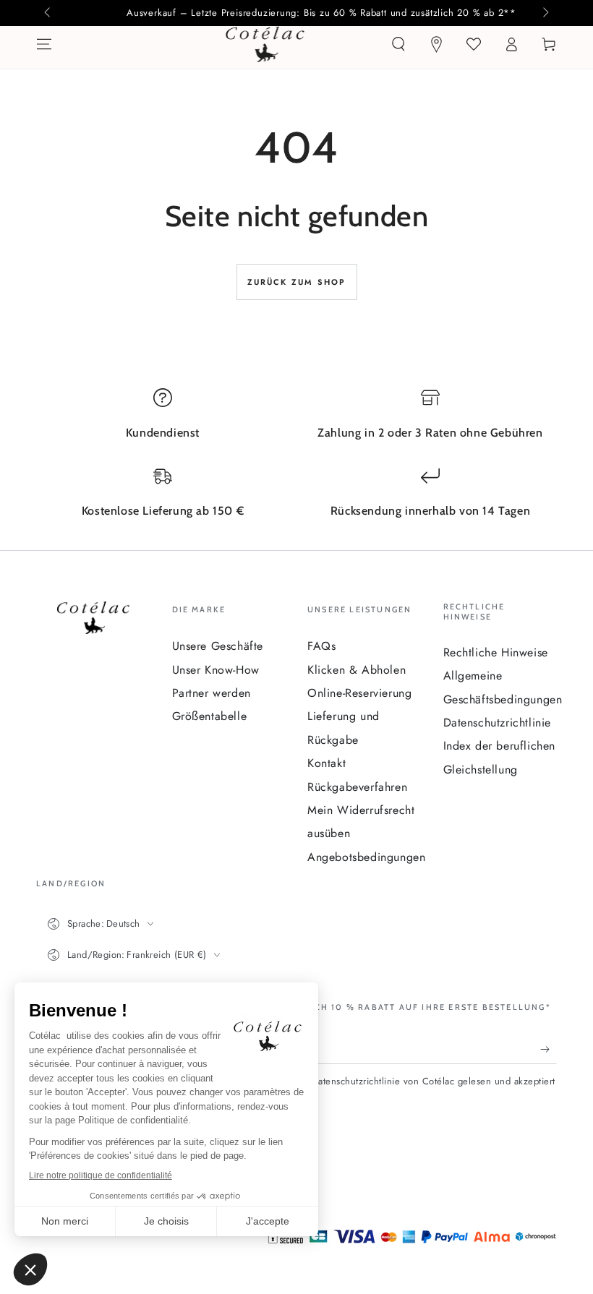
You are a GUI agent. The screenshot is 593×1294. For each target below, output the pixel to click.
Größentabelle (209, 716)
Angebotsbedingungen (366, 857)
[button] (398, 44)
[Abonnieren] (548, 1050)
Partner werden (211, 693)
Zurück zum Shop (296, 282)
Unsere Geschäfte (218, 646)
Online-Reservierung (359, 693)
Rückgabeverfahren (357, 787)
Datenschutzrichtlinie (497, 722)
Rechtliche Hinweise (495, 652)
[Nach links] (48, 13)
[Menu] (44, 44)
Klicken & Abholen (356, 669)
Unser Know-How (216, 669)
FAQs (321, 646)
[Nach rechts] (544, 13)
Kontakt (326, 763)
